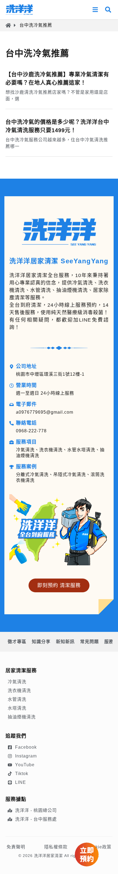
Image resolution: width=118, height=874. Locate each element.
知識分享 (41, 641)
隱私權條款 (56, 847)
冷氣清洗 (17, 681)
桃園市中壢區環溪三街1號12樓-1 (50, 374)
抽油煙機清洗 (22, 717)
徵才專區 (17, 641)
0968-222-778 (31, 430)
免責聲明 (16, 847)
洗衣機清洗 (19, 690)
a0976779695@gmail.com (44, 412)
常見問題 (89, 641)
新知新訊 (65, 641)
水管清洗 (17, 699)
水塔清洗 (17, 708)
